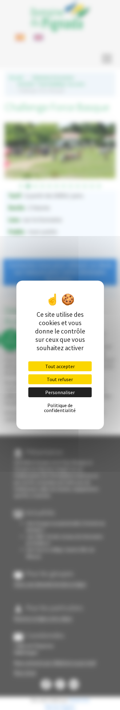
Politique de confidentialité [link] (60, 407)
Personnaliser (60, 392)
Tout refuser (60, 379)
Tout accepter (60, 366)
